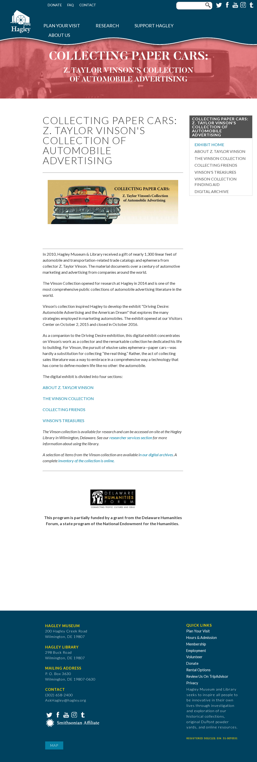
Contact (87, 5)
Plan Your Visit (61, 26)
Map (54, 745)
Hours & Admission (201, 637)
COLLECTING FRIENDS (64, 409)
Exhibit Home (209, 144)
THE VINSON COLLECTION (68, 398)
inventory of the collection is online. (86, 460)
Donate (55, 5)
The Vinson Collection (220, 158)
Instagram (242, 4)
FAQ (70, 5)
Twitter (218, 4)
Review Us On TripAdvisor (207, 676)
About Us (59, 35)
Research (107, 26)
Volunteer (194, 657)
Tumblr (250, 4)
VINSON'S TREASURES (63, 420)
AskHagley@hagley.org (65, 700)
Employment (196, 650)
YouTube (234, 4)
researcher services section (130, 437)
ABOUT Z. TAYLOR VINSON (68, 387)
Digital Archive (212, 191)
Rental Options (198, 670)
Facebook (226, 4)
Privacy (192, 683)
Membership (196, 644)
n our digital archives (156, 454)
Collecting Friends (216, 165)
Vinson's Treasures (215, 172)
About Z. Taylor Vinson (220, 151)
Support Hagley (154, 26)
